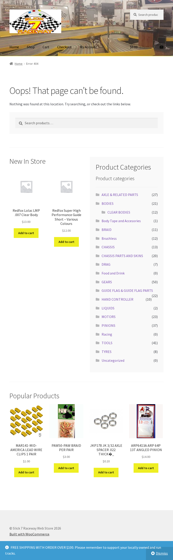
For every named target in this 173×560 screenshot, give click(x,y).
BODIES (108, 203)
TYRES (107, 351)
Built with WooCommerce (29, 534)
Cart (46, 47)
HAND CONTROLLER (117, 299)
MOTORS (109, 316)
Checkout (64, 47)
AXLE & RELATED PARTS (120, 194)
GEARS (107, 282)
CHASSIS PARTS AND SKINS (122, 255)
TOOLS (107, 343)
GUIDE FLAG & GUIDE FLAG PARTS (127, 290)
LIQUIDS (108, 308)
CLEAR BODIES (118, 212)
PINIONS (108, 325)
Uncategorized (113, 360)
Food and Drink (113, 273)
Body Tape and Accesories (121, 221)
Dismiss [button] (162, 553)
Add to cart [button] (26, 233)
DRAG (106, 264)
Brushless (109, 238)
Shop (31, 47)
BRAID (107, 229)
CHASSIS (108, 247)
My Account (88, 47)
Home (14, 47)
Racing (107, 334)
